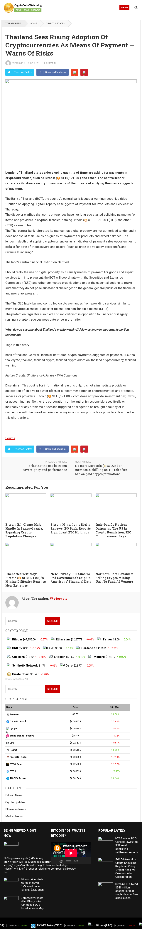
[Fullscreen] (87, 860)
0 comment (50, 63)
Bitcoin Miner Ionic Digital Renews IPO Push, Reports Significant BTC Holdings (71, 528)
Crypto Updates (55, 23)
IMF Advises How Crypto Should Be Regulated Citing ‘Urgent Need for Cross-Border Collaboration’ (125, 868)
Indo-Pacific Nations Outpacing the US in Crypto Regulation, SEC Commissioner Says (113, 530)
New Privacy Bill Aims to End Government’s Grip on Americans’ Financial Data (70, 578)
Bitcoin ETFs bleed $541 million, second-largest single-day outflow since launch (126, 891)
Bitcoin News (14, 795)
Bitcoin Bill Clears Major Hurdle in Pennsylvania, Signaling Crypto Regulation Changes (24, 530)
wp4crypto (19, 63)
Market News (14, 816)
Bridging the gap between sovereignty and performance (45, 468)
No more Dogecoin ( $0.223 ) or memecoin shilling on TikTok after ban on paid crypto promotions (101, 470)
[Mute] (82, 860)
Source (10, 438)
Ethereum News (15, 809)
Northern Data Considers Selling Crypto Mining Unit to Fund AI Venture (114, 578)
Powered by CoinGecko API (16, 679)
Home (34, 23)
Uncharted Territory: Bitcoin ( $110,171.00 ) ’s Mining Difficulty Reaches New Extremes (25, 579)
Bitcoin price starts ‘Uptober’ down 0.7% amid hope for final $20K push (32, 884)
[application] (71, 853)
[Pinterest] (84, 72)
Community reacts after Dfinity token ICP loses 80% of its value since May (32, 903)
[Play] (56, 860)
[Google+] (74, 72)
